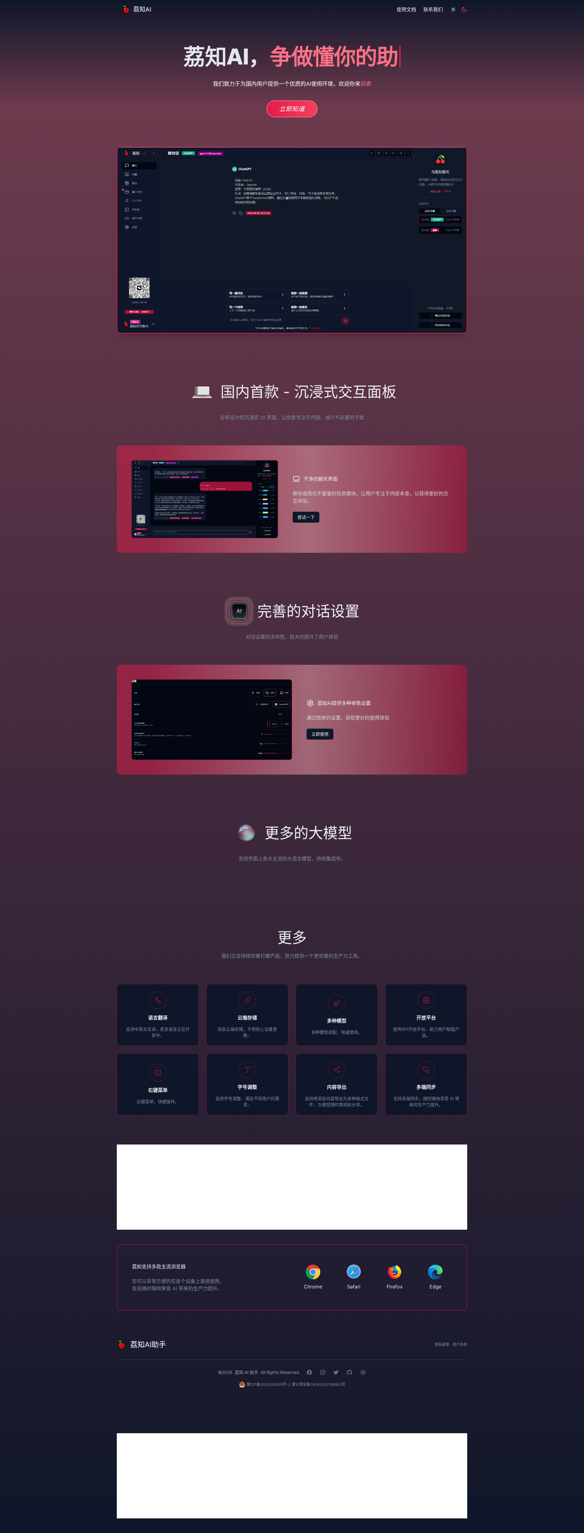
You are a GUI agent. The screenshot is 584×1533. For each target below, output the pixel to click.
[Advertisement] (292, 1187)
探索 (365, 84)
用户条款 (460, 1344)
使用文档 (406, 9)
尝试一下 (306, 517)
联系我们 (433, 9)
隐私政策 (442, 1344)
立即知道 (292, 109)
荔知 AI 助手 (246, 1372)
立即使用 (319, 734)
